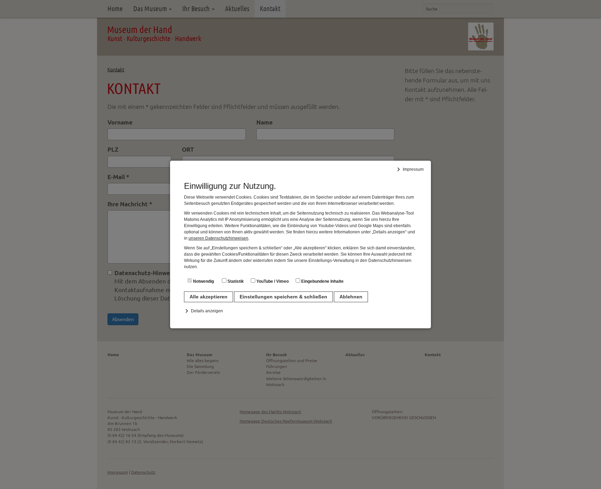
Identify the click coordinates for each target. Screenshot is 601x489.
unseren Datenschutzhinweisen (218, 238)
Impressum (413, 169)
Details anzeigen (207, 310)
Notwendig (203, 281)
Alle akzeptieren (208, 296)
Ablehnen (350, 296)
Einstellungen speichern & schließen (283, 296)
